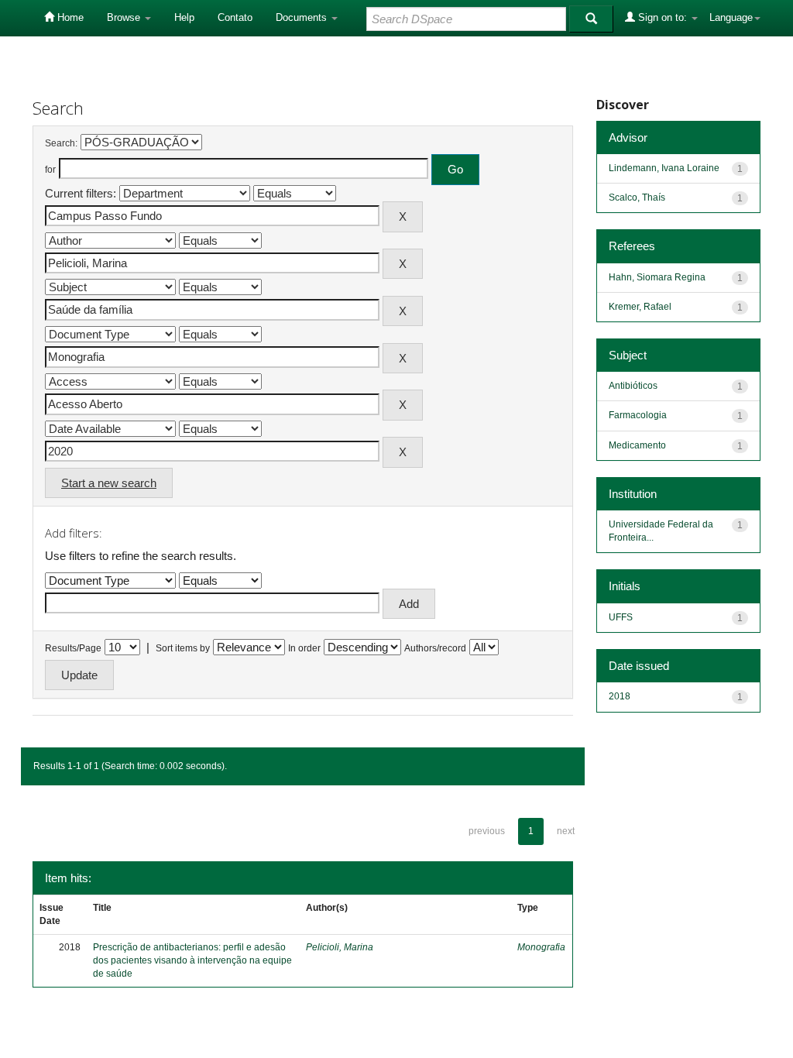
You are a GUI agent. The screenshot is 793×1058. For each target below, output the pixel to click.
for (50, 169)
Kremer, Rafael (640, 306)
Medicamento (637, 445)
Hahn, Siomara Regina (657, 277)
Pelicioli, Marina (339, 947)
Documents (303, 17)
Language (731, 17)
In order (304, 648)
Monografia (541, 947)
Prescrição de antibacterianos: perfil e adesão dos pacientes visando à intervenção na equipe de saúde (192, 960)
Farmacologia (638, 415)
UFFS (621, 617)
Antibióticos (633, 385)
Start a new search (108, 482)
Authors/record (435, 648)
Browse (125, 17)
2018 (619, 696)
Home (69, 17)
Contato (235, 17)
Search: (61, 143)
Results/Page (73, 648)
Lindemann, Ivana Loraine (664, 168)
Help (184, 17)
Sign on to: (662, 17)
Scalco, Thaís (637, 197)
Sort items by (183, 648)
